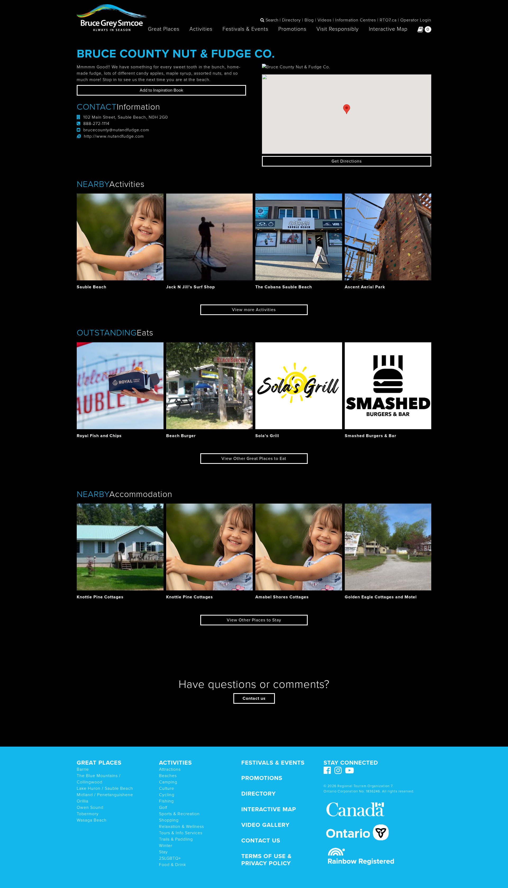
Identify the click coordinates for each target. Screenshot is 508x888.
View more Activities (254, 309)
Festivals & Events (245, 29)
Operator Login (415, 20)
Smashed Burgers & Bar (370, 435)
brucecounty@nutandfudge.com (116, 130)
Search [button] (272, 20)
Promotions (292, 29)
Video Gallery (265, 824)
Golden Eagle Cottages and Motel (381, 597)
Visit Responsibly (337, 29)
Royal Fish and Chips (99, 435)
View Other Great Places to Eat (253, 458)
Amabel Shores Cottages (282, 597)
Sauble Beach (91, 287)
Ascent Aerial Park (365, 287)
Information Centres (355, 20)
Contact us (254, 698)
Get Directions (347, 161)
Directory (291, 20)
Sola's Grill (267, 435)
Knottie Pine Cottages (100, 597)
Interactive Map (388, 29)
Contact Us (260, 840)
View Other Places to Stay (254, 620)
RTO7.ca (388, 20)
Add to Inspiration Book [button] (161, 90)
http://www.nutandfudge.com (114, 136)
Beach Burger (181, 435)
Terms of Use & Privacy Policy (266, 860)
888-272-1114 (96, 123)
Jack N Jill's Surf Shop (190, 287)
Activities (200, 29)
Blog (309, 20)
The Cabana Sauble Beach (283, 287)
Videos (325, 20)
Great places (99, 762)
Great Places (163, 29)
